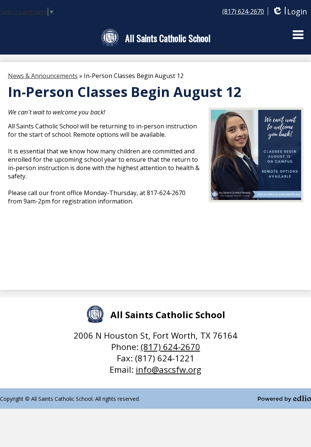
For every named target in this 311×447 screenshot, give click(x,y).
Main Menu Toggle (298, 34)
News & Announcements (43, 76)
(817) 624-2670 (243, 11)
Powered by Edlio (284, 398)
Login (289, 11)
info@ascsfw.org (168, 369)
